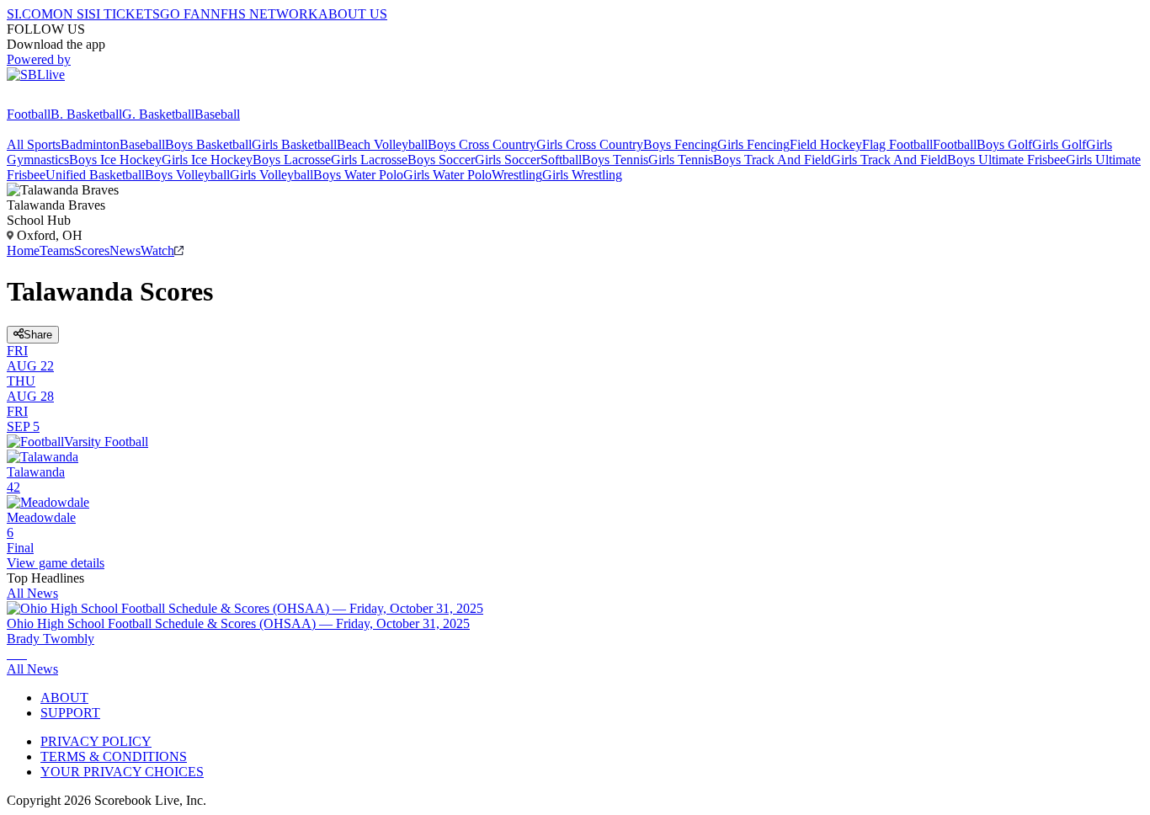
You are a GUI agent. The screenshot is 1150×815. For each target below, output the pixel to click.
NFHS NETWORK (264, 14)
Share (38, 334)
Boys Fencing (680, 144)
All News (32, 593)
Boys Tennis (615, 159)
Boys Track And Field (772, 159)
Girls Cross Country (589, 144)
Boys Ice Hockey (115, 159)
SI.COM (30, 14)
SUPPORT (70, 713)
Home (23, 250)
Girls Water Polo (447, 175)
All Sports (34, 144)
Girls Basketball (294, 144)
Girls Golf (1059, 144)
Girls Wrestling (582, 175)
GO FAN (185, 14)
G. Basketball (158, 114)
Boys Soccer (441, 159)
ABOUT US (352, 14)
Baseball (217, 114)
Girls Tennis (680, 159)
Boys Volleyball (187, 175)
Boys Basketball (208, 144)
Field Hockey (826, 144)
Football (29, 114)
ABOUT (64, 697)
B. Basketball (86, 114)
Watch (157, 250)
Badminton (90, 144)
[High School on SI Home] (71, 99)
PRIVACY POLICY (96, 741)
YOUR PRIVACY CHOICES (122, 771)
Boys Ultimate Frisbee (1006, 159)
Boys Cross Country (482, 144)
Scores (91, 250)
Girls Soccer (507, 159)
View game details (55, 563)
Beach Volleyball (382, 144)
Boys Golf (1004, 144)
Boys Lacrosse (292, 159)
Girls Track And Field (889, 159)
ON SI (70, 14)
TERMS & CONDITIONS (113, 756)
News (125, 250)
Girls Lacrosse (369, 159)
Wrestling (517, 175)
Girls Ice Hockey (207, 159)
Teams (57, 250)
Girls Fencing (753, 144)
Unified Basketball (95, 175)
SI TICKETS (124, 14)
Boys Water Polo (358, 175)
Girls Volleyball (271, 175)
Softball (561, 159)
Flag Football (897, 144)
